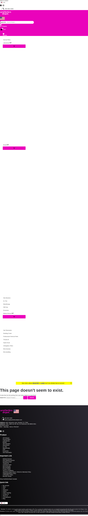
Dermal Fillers (6, 439)
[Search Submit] (25, 397)
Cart (4, 488)
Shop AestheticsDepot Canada (8, 479)
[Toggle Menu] (14, 46)
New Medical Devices (9, 460)
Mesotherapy (6, 448)
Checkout (5, 490)
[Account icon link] (1, 25)
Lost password (7, 497)
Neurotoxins (6, 445)
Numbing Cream (7, 462)
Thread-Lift (6, 463)
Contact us (6, 494)
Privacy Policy (6, 469)
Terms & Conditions (8, 470)
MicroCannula (6, 466)
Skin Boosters (6, 443)
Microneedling (6, 467)
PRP (4, 449)
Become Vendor (7, 476)
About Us (5, 495)
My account (6, 485)
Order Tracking (7, 493)
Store (4, 487)
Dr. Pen (5, 446)
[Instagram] (3, 6)
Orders (5, 491)
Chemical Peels (7, 464)
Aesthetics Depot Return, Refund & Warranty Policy (17, 472)
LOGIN (43, 383)
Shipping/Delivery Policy (9, 473)
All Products (6, 438)
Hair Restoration (7, 452)
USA (4, 2)
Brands (5, 442)
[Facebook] (1, 6)
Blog (4, 498)
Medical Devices (7, 459)
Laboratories (6, 441)
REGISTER (36, 383)
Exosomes (6, 451)
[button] (10, 43)
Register (4, 26)
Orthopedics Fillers (8, 475)
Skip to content (4, 0)
